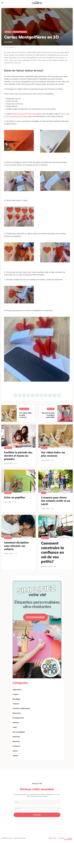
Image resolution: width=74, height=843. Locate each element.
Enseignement (18, 718)
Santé (15, 751)
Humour (44, 447)
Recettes (16, 741)
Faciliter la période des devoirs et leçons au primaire (18, 456)
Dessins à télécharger (19, 32)
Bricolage (8, 32)
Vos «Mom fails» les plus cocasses (53, 454)
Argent (15, 694)
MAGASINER (68, 839)
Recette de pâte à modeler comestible (48, 415)
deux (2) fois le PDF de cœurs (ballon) (27, 114)
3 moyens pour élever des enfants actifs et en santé (55, 501)
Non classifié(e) (19, 732)
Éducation (45, 538)
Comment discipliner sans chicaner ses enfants (16, 546)
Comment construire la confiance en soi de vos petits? (52, 552)
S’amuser (61, 838)
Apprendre (8, 447)
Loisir (43, 492)
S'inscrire (37, 815)
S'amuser (16, 746)
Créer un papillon (14, 497)
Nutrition (16, 737)
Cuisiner (16, 704)
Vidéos (15, 756)
